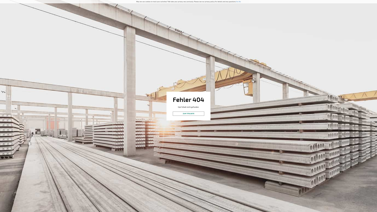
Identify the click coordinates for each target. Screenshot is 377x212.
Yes (237, 2)
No (240, 2)
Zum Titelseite (188, 114)
